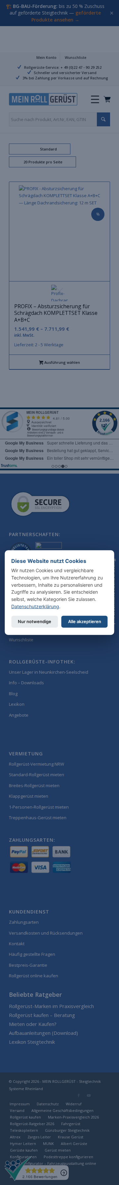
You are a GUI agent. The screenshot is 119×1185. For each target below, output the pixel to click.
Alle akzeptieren (84, 621)
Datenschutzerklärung (35, 606)
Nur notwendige (34, 621)
